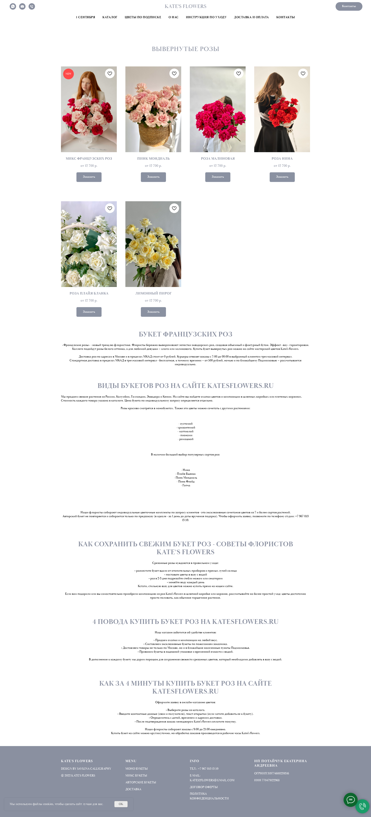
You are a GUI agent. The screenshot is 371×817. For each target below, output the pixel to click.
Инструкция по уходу (206, 17)
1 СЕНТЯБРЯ (85, 17)
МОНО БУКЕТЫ (136, 768)
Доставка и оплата (251, 17)
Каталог (109, 17)
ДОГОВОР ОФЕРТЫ (204, 787)
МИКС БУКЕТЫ (136, 775)
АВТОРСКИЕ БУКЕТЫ (140, 782)
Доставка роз (87, 356)
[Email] (22, 6)
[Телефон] (32, 6)
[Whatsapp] (13, 6)
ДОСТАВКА (133, 789)
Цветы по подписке (143, 17)
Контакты (285, 17)
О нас (174, 17)
